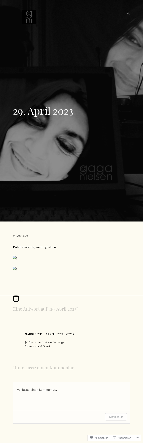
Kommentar (116, 416)
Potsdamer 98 (23, 247)
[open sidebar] (121, 15)
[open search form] (127, 13)
